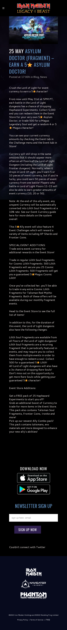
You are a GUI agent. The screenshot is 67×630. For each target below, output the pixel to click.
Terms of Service (36, 620)
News (43, 77)
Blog (36, 77)
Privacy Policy (22, 620)
